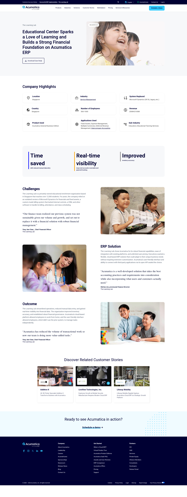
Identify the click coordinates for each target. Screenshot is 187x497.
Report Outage (143, 483)
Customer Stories (88, 8)
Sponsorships (62, 460)
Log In (163, 2)
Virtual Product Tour (100, 450)
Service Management (88, 99)
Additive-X (44, 390)
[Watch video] (70, 383)
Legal (127, 483)
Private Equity (133, 456)
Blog (59, 469)
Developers (133, 466)
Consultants (133, 463)
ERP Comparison (99, 463)
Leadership (61, 450)
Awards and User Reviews (102, 460)
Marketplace (101, 8)
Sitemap (134, 483)
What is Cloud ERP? (100, 447)
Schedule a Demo (156, 8)
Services (132, 453)
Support (96, 472)
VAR (130, 450)
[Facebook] (23, 450)
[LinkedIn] (37, 450)
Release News (62, 466)
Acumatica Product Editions (103, 453)
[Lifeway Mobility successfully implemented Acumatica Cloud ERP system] (132, 376)
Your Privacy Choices (156, 483)
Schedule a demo (91, 427)
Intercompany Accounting (100, 128)
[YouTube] (41, 450)
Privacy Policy (119, 483)
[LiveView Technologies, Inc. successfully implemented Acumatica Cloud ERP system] (93, 376)
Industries (67, 8)
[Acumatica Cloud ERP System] (30, 446)
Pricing (110, 8)
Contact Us (154, 2)
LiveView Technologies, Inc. (90, 390)
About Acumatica (63, 447)
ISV (130, 447)
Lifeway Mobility (124, 390)
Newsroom (61, 463)
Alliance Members (135, 460)
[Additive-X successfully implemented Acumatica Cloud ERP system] (55, 376)
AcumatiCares (144, 2)
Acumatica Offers (99, 466)
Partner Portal (133, 469)
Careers (60, 453)
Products (58, 8)
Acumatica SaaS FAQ (100, 456)
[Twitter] (32, 450)
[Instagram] (28, 450)
